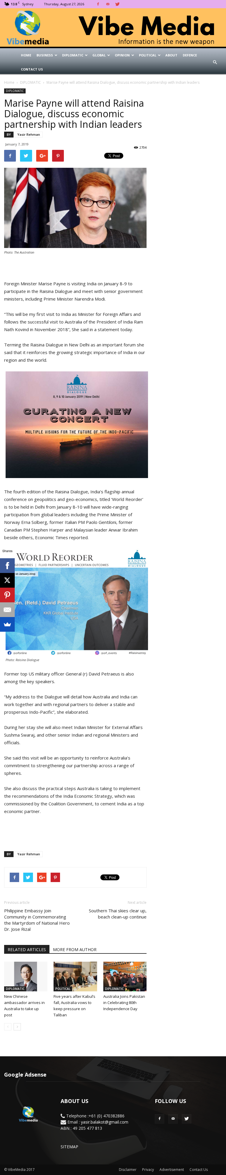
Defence (190, 55)
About (171, 55)
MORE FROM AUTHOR (75, 949)
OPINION (122, 55)
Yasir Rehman (28, 134)
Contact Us (32, 69)
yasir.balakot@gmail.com (104, 1122)
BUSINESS (44, 55)
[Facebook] (98, 4)
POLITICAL (147, 55)
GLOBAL (99, 55)
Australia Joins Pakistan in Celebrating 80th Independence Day (124, 1002)
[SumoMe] (7, 624)
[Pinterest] (7, 595)
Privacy (148, 1169)
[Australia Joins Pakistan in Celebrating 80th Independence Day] (125, 976)
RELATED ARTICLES (27, 949)
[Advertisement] (75, 831)
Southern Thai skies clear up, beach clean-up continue (118, 914)
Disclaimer (128, 1169)
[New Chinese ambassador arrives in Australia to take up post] (25, 976)
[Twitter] (117, 4)
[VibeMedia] (113, 28)
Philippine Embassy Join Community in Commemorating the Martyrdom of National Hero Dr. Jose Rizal (37, 920)
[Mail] (107, 4)
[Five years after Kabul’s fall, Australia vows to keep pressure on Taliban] (75, 976)
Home (26, 55)
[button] (215, 62)
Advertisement (171, 1169)
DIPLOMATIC (72, 55)
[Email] (7, 609)
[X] (7, 580)
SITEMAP (69, 1146)
